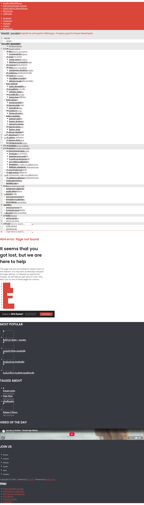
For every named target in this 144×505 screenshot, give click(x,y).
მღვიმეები (13, 164)
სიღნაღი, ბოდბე (15, 46)
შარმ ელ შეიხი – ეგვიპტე (14, 340)
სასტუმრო (7, 204)
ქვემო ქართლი (12, 100)
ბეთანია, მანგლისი (16, 105)
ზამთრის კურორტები (17, 167)
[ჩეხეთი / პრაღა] (8, 409)
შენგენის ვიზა (11, 194)
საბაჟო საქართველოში (15, 186)
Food (5, 294)
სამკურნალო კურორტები (19, 161)
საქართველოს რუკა (14, 180)
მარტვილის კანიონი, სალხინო (21, 81)
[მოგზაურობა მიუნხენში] (8, 359)
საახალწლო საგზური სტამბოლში (18, 373)
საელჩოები (8, 496)
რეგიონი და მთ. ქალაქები (19, 148)
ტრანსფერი (8, 401)
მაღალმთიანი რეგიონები (16, 213)
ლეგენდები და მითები (18, 169)
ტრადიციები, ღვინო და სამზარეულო (23, 164)
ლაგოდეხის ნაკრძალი (18, 65)
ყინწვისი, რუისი (15, 91)
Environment (8, 305)
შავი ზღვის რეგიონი (14, 143)
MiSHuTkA (50, 479)
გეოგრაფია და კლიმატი (18, 146)
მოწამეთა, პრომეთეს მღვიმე (20, 73)
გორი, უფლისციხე (16, 76)
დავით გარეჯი (14, 49)
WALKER (30, 479)
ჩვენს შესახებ (11, 216)
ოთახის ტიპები (10, 499)
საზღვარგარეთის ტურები (15, 6)
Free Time (8, 396)
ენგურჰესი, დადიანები (18, 68)
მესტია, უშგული (15, 113)
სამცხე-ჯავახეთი (12, 116)
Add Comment (8, 393)
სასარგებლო (11, 202)
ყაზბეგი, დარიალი (16, 137)
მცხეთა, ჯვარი (14, 129)
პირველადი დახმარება (15, 188)
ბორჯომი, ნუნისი (15, 118)
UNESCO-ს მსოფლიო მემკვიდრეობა (24, 178)
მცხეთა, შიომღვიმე (16, 132)
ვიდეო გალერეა (12, 221)
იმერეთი (9, 67)
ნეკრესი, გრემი (15, 54)
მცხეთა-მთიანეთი (13, 126)
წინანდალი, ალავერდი (18, 51)
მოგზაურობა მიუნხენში (13, 362)
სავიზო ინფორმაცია (12, 3)
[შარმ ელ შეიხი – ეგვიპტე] (8, 337)
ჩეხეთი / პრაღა (10, 412)
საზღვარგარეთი (9, 145)
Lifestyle (6, 284)
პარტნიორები (11, 229)
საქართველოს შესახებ (15, 151)
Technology (8, 289)
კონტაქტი (7, 13)
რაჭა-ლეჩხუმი (12, 94)
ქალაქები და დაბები (14, 207)
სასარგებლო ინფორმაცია (15, 8)
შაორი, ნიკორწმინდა (17, 97)
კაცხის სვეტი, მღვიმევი (18, 70)
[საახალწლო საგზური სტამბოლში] (8, 370)
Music (5, 299)
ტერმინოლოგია (12, 183)
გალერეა (6, 215)
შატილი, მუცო (14, 140)
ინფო (6, 175)
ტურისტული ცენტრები (15, 199)
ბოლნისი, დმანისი (16, 102)
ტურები (7, 38)
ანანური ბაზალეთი (16, 135)
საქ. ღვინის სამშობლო (18, 172)
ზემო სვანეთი (11, 110)
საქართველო (8, 148)
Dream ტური (9, 391)
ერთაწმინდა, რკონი (17, 89)
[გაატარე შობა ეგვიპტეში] (8, 348)
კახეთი (9, 41)
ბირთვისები (13, 108)
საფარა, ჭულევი (15, 121)
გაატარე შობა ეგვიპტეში (14, 351)
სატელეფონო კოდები (13, 488)
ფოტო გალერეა (12, 218)
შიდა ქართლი (11, 83)
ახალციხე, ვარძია (16, 124)
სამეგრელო (11, 75)
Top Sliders (8, 297)
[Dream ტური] (3, 388)
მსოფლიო (8, 11)
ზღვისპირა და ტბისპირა (15, 210)
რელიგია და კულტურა (18, 153)
